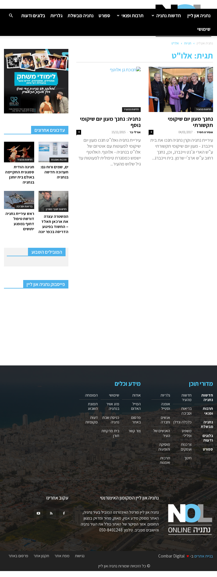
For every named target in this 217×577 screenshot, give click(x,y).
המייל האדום (136, 406)
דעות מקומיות (91, 420)
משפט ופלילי (187, 433)
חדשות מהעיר (203, 109)
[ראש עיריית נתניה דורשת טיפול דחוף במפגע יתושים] (19, 200)
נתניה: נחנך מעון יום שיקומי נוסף (110, 122)
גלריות (56, 15)
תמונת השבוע (93, 406)
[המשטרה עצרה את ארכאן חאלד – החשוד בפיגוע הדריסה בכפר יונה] (53, 201)
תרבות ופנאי (132, 15)
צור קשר (134, 430)
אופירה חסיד (205, 132)
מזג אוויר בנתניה (112, 406)
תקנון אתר (41, 555)
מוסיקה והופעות (164, 446)
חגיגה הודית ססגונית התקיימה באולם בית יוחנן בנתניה (19, 174)
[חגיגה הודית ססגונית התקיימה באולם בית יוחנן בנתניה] (19, 152)
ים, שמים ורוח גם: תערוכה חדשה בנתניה (54, 172)
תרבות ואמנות (59, 160)
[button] (11, 15)
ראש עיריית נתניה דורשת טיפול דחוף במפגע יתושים (19, 221)
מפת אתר (62, 555)
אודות (136, 395)
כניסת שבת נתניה (110, 420)
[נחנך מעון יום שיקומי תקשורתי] (181, 89)
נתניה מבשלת (81, 15)
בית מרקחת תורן (110, 433)
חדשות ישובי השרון (56, 209)
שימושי (204, 29)
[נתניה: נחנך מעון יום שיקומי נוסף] (108, 89)
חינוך (188, 457)
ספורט (104, 15)
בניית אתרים (203, 556)
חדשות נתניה (168, 15)
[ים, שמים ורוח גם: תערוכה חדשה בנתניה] (53, 152)
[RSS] (51, 513)
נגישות (79, 555)
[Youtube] (38, 513)
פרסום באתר (136, 420)
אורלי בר (135, 132)
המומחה (91, 395)
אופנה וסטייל (165, 406)
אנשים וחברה (165, 420)
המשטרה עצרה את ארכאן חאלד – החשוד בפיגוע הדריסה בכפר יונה (53, 224)
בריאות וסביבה (24, 206)
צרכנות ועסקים (186, 446)
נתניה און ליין (199, 15)
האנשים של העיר (161, 433)
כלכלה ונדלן (182, 422)
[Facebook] (63, 513)
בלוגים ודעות (33, 15)
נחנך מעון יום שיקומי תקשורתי (190, 122)
